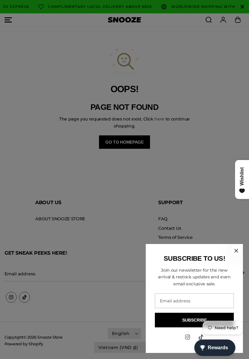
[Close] (236, 250)
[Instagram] (187, 337)
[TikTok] (201, 337)
